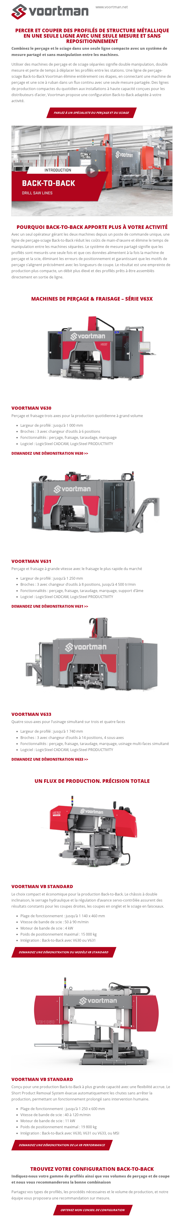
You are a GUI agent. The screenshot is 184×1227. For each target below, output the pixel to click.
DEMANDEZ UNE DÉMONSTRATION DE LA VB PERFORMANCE (62, 1145)
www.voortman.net (112, 6)
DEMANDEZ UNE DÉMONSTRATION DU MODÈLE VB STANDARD (63, 952)
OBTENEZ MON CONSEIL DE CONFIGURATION (93, 1210)
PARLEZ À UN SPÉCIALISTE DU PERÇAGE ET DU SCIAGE (91, 113)
